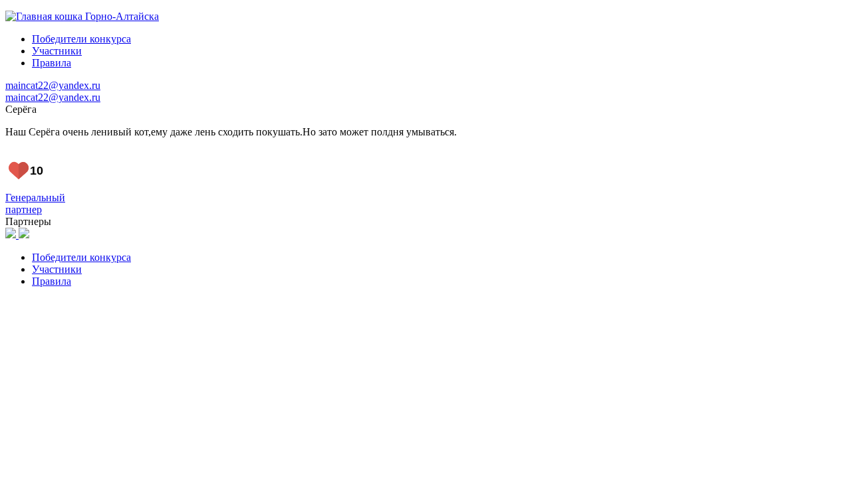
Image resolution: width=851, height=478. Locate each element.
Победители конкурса (81, 38)
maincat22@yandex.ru (52, 85)
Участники (57, 50)
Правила (51, 62)
